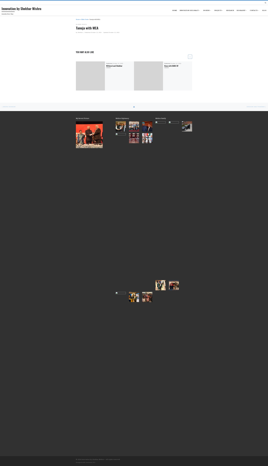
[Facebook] (260, 2)
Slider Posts (84, 19)
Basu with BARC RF (171, 66)
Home (78, 19)
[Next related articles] (190, 57)
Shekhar (80, 32)
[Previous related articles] (186, 57)
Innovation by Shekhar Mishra (92, 459)
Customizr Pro (90, 462)
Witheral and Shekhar (114, 66)
